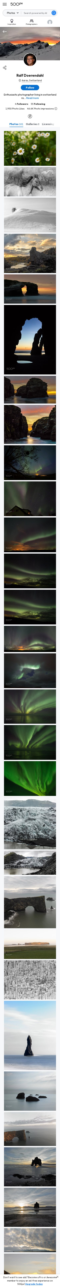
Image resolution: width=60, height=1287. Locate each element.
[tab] (16, 124)
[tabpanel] (30, 707)
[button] (53, 13)
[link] (30, 148)
